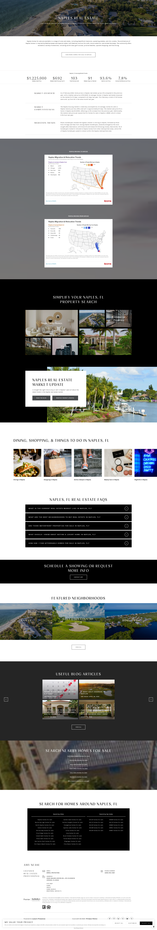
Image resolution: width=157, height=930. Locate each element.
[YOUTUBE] (127, 918)
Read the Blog (41, 398)
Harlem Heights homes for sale (72, 822)
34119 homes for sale (116, 822)
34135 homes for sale (96, 825)
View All (78, 647)
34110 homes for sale (96, 822)
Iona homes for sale (72, 833)
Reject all (119, 923)
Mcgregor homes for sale (72, 841)
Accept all (146, 923)
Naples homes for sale (45, 819)
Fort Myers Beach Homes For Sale (78, 756)
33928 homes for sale (116, 819)
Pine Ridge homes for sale (44, 833)
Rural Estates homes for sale (72, 836)
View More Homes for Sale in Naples (78, 54)
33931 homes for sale (116, 828)
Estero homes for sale (45, 828)
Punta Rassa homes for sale (72, 838)
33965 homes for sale (116, 825)
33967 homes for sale (116, 830)
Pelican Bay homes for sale (45, 830)
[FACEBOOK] (109, 918)
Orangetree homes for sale (72, 825)
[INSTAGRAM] (114, 918)
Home (48, 885)
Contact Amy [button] (78, 577)
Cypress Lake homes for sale (72, 828)
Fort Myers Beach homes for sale (44, 844)
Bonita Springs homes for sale (45, 822)
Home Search (51, 889)
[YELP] (131, 918)
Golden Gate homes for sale (72, 819)
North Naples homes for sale (45, 825)
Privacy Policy (91, 919)
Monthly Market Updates (65, 398)
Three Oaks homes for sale (44, 838)
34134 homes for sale (96, 819)
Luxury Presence (38, 919)
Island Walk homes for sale (45, 836)
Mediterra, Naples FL (54, 891)
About (49, 887)
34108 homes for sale (96, 828)
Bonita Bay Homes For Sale (78, 760)
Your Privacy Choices (78, 928)
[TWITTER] (122, 918)
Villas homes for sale (72, 830)
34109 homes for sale (96, 830)
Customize (132, 923)
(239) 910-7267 (110, 872)
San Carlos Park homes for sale (45, 841)
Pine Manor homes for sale (72, 844)
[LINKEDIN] (118, 918)
